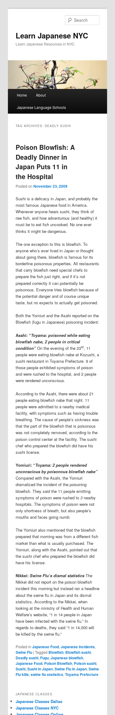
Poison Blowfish (58, 663)
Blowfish (55, 652)
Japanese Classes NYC (37, 708)
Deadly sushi (27, 658)
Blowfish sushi (78, 652)
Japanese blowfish (67, 658)
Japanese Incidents (78, 646)
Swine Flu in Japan (71, 669)
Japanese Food (45, 646)
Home (22, 95)
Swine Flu (24, 652)
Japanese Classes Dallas (39, 701)
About (41, 95)
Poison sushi (85, 663)
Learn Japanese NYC (52, 35)
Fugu (44, 658)
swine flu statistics (47, 674)
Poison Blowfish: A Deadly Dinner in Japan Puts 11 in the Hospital (45, 161)
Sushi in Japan (40, 669)
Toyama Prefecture (81, 674)
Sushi (20, 669)
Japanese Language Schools (41, 107)
